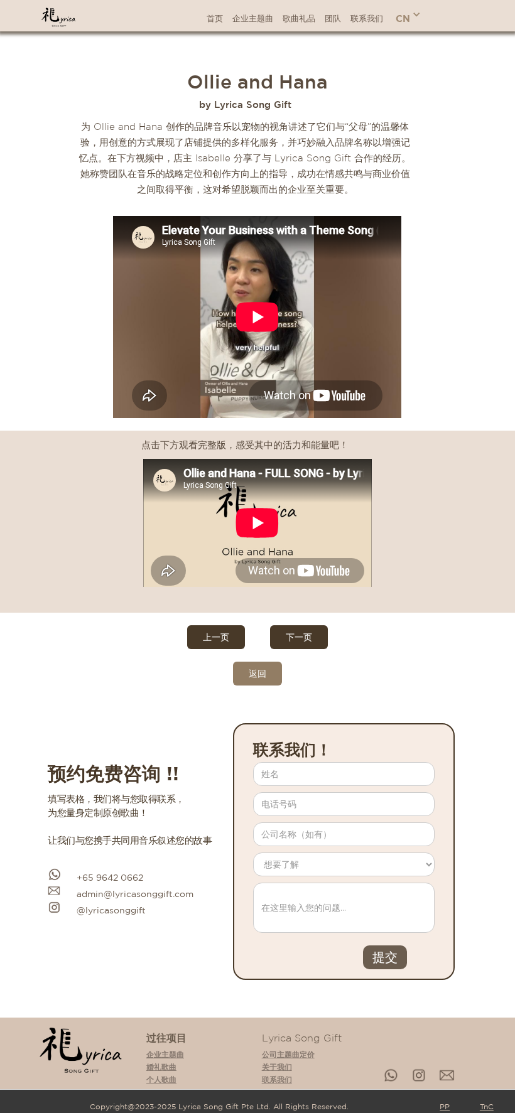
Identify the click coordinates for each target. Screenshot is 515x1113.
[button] (408, 15)
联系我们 (366, 18)
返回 (257, 674)
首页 (215, 18)
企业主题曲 (252, 18)
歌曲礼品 (299, 18)
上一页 (216, 637)
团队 (333, 18)
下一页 (299, 637)
